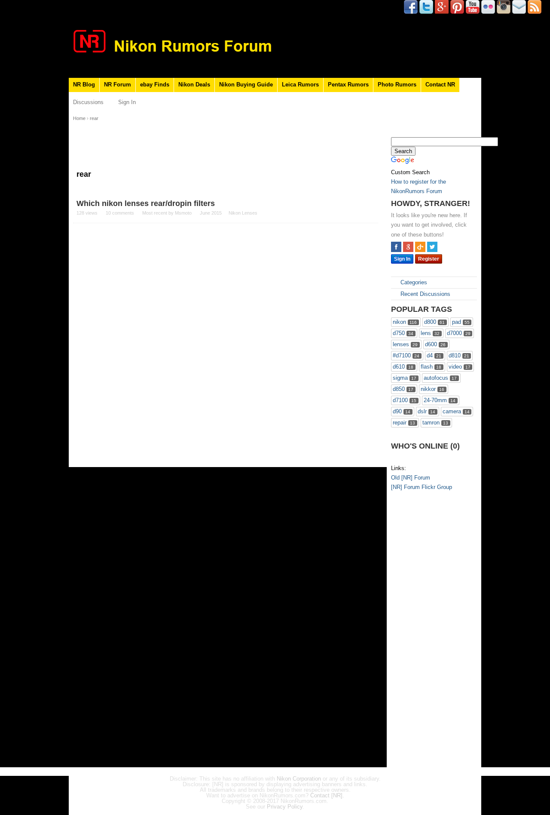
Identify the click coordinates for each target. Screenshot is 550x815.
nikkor (432, 389)
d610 (403, 366)
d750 (403, 333)
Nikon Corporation (299, 778)
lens (430, 333)
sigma (404, 378)
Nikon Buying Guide (246, 84)
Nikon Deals (194, 84)
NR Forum (117, 84)
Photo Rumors (397, 84)
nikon (405, 322)
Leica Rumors (300, 84)
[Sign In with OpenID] (420, 247)
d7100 (404, 400)
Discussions (88, 102)
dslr (426, 411)
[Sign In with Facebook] (396, 247)
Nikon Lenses (243, 212)
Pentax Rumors (348, 84)
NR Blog (84, 84)
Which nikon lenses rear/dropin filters (145, 203)
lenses (405, 344)
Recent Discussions (424, 294)
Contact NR (440, 84)
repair (404, 422)
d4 (434, 355)
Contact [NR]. (327, 795)
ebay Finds (154, 84)
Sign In (127, 102)
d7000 (459, 333)
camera (456, 411)
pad (461, 322)
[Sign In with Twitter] (432, 247)
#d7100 (406, 355)
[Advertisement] (425, 630)
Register (428, 259)
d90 (401, 411)
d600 (435, 344)
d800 (434, 322)
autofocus (440, 378)
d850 (403, 389)
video (460, 366)
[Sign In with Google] (408, 247)
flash (431, 366)
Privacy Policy (284, 806)
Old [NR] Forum (410, 477)
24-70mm (439, 400)
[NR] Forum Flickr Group (421, 487)
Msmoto (183, 212)
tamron (435, 422)
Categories (413, 282)
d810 (459, 355)
